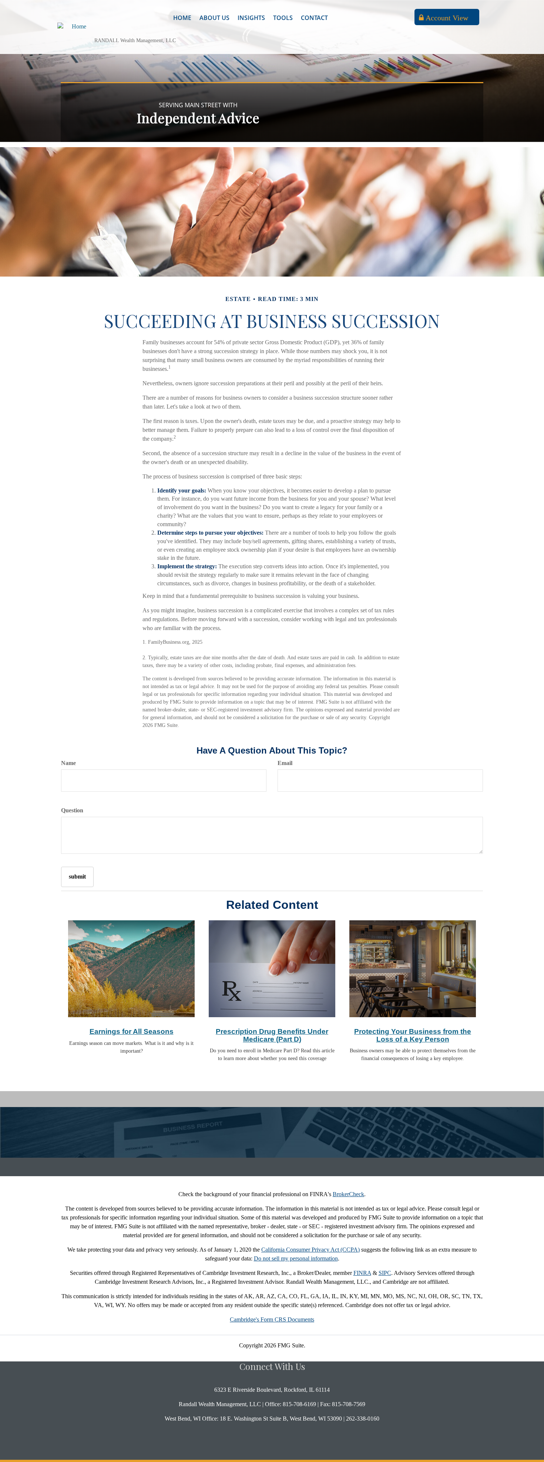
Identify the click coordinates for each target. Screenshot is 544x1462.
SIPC (385, 1273)
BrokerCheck (348, 1194)
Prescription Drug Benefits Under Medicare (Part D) (272, 1035)
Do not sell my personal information (296, 1258)
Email (285, 763)
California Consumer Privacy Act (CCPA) (310, 1249)
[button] (214, 18)
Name (68, 763)
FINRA (362, 1273)
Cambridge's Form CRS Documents (272, 1319)
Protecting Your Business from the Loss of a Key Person (412, 1035)
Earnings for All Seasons (132, 1031)
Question (72, 810)
